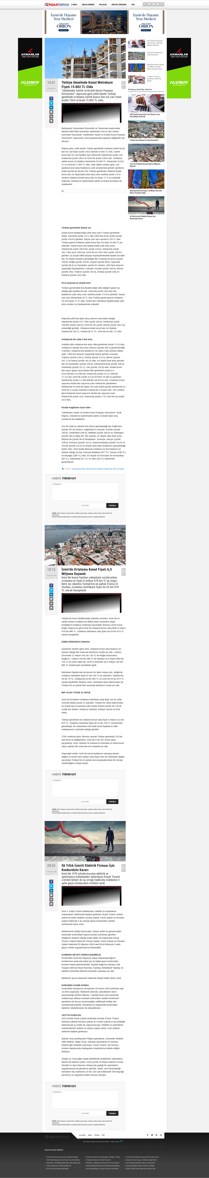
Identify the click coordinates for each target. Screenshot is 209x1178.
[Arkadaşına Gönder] (51, 112)
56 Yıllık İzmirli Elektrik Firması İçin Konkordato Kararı (142, 1157)
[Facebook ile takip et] (147, 1135)
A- (124, 87)
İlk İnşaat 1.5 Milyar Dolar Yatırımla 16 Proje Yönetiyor (102, 1163)
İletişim (97, 1135)
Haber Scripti (115, 1142)
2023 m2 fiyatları (118, 469)
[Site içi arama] (162, 4)
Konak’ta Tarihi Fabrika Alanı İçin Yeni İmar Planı (140, 1169)
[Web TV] (149, 4)
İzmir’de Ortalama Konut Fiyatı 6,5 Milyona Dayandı (62, 1157)
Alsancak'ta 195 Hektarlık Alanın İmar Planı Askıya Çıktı (64, 1163)
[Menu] (145, 4)
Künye (90, 1135)
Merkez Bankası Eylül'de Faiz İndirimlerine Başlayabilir (103, 1166)
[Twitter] (51, 103)
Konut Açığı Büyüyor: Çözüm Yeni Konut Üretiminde (102, 1169)
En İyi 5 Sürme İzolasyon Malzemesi (58, 1169)
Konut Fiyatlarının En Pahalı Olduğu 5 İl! (59, 1166)
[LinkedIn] (51, 107)
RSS (103, 1135)
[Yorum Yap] (51, 121)
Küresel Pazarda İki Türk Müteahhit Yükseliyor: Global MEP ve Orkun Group (102, 1157)
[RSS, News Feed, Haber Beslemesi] (156, 1135)
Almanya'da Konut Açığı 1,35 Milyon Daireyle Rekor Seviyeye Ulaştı (140, 1160)
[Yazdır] (51, 116)
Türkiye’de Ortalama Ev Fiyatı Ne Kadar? (98, 1160)
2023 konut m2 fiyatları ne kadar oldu (99, 469)
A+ (123, 83)
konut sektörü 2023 (78, 469)
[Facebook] (51, 98)
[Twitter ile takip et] (152, 1135)
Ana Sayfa (82, 1135)
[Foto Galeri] (153, 4)
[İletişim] (158, 4)
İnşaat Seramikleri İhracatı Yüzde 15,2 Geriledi (140, 1166)
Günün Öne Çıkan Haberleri (54, 1150)
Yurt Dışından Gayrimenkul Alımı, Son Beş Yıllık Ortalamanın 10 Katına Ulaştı (139, 1163)
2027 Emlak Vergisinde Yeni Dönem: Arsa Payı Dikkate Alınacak (62, 1160)
